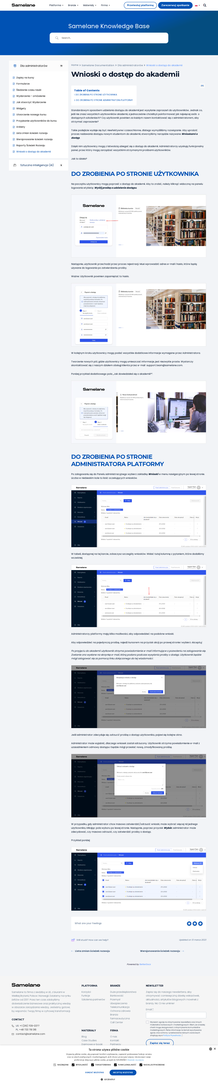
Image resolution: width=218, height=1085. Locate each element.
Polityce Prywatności (172, 1035)
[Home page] (23, 5)
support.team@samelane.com (164, 365)
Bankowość (117, 995)
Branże (72, 5)
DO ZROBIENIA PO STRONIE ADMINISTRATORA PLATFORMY (104, 100)
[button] (109, 1079)
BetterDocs (145, 964)
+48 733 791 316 (27, 1029)
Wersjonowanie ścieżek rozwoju (160, 951)
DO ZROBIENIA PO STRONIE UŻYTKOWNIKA (96, 94)
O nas (113, 1036)
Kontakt (114, 1040)
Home (74, 65)
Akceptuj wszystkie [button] (123, 1072)
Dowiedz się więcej (135, 1060)
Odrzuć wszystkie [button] (94, 1072)
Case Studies (89, 1040)
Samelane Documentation (98, 65)
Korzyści (86, 992)
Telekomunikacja (119, 1007)
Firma (104, 5)
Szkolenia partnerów (93, 999)
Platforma (55, 5)
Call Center (116, 1022)
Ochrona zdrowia (120, 1011)
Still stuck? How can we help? (92, 939)
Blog (84, 1036)
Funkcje (86, 995)
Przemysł (115, 999)
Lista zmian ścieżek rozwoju (92, 951)
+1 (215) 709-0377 (29, 1025)
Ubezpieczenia (118, 1003)
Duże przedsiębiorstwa (123, 992)
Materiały (88, 5)
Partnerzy (115, 1044)
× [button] (215, 1049)
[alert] (109, 1065)
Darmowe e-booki (92, 1044)
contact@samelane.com (30, 1034)
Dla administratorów (130, 65)
